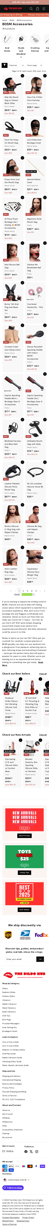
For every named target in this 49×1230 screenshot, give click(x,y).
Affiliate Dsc (7, 1122)
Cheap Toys (24, 873)
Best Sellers (24, 910)
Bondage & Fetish (9, 1031)
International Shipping (11, 1080)
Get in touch (7, 1114)
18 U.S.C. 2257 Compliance (13, 1099)
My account (7, 1137)
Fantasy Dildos (8, 996)
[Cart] (37, 9)
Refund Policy (8, 1221)
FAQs (4, 1126)
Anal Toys (6, 1016)
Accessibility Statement (12, 1130)
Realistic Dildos (9, 992)
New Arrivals (24, 836)
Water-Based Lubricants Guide (15, 1065)
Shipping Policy (23, 1221)
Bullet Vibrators (9, 1012)
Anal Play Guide (9, 1054)
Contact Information (11, 1217)
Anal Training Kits (9, 1027)
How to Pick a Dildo (10, 1042)
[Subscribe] (40, 959)
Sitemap (5, 1133)
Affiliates (6, 1118)
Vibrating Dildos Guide (12, 1061)
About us (6, 1110)
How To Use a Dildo (10, 1046)
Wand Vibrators (9, 1008)
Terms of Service (9, 1095)
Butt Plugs (6, 1019)
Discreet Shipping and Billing (14, 1092)
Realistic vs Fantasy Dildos (13, 1050)
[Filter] (4, 65)
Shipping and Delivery (11, 1076)
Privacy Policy (8, 1088)
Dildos (5, 988)
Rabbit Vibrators (9, 1004)
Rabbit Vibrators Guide (12, 1057)
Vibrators (6, 1000)
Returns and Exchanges (12, 1084)
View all (43, 674)
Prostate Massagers (10, 1023)
